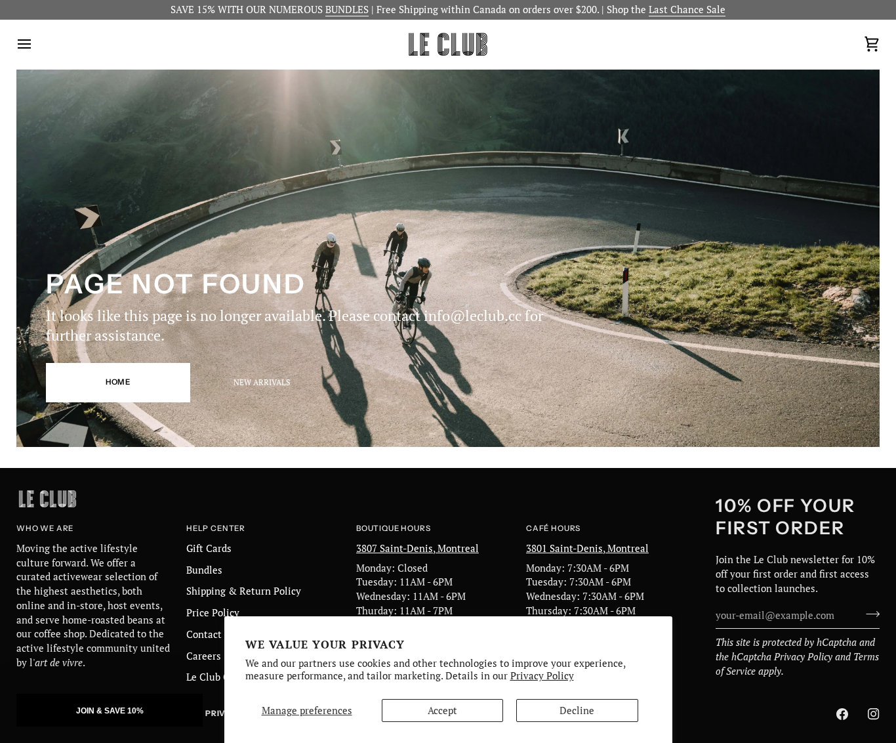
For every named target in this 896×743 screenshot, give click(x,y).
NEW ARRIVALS (262, 382)
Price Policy (212, 612)
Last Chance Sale (687, 9)
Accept (442, 710)
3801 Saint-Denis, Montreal (587, 548)
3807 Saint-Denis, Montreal (417, 548)
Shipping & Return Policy (243, 591)
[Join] (869, 613)
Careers (203, 656)
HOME (118, 382)
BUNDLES (347, 9)
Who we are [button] (44, 528)
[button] (109, 710)
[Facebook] (842, 714)
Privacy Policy (542, 675)
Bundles (204, 570)
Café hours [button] (553, 528)
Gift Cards (209, 548)
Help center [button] (215, 528)
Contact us (210, 634)
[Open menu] (36, 44)
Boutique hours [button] (393, 528)
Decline (577, 710)
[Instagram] (874, 714)
